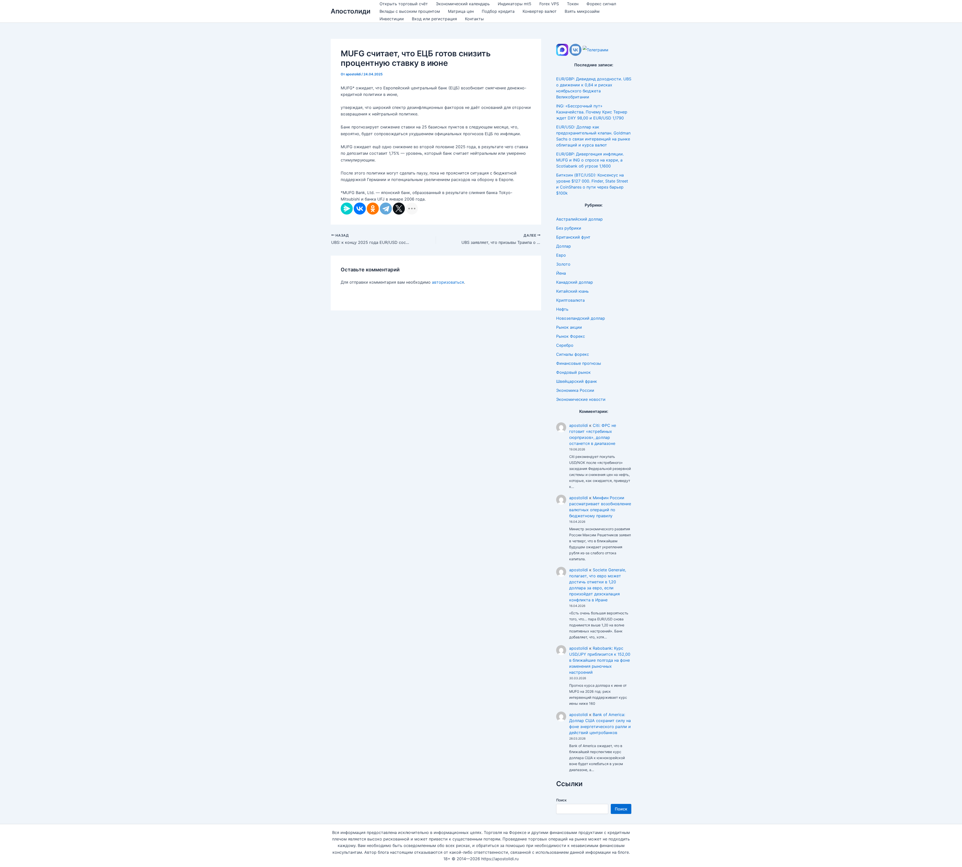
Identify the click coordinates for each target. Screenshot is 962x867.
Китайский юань (572, 291)
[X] (399, 209)
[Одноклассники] (373, 209)
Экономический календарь (463, 3)
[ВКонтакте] (360, 209)
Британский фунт (573, 237)
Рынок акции (569, 327)
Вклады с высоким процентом (410, 11)
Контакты (474, 18)
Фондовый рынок (573, 372)
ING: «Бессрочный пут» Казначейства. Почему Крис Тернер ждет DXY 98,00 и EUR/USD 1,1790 (591, 111)
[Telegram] (386, 209)
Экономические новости (581, 399)
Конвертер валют (540, 11)
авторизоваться (448, 282)
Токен (572, 3)
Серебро (564, 345)
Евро (561, 255)
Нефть (562, 309)
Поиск (561, 800)
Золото (563, 264)
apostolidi (578, 425)
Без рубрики (568, 228)
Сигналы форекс (572, 354)
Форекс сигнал (601, 3)
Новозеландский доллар (580, 318)
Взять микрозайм (582, 11)
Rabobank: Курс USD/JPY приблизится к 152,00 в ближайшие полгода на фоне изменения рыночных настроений (599, 660)
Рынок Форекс (570, 336)
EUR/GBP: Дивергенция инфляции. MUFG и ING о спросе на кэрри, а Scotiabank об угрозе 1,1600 (590, 159)
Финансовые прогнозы (578, 363)
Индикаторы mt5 (514, 3)
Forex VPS (549, 3)
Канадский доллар (574, 282)
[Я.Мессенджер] (347, 209)
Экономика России (575, 390)
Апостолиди (351, 11)
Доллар (563, 246)
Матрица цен (461, 11)
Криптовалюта (570, 300)
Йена (561, 273)
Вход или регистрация (434, 18)
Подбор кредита (498, 11)
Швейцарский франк (576, 381)
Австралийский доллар (579, 219)
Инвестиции (392, 18)
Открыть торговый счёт (404, 3)
